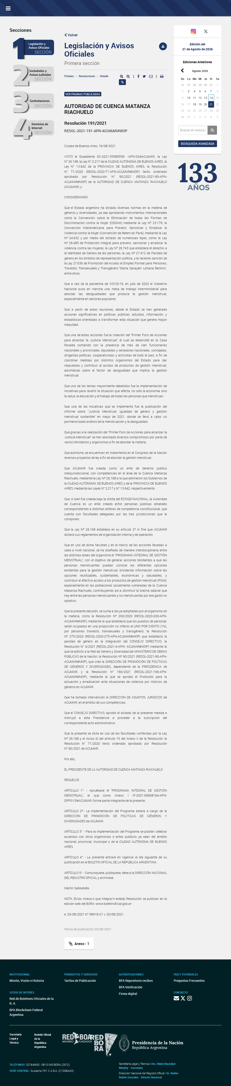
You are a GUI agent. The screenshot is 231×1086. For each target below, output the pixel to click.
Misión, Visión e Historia (26, 980)
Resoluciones (87, 76)
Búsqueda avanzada (197, 143)
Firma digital (128, 993)
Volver (72, 34)
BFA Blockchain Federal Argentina (26, 1012)
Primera (69, 76)
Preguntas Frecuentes (189, 980)
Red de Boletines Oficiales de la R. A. (31, 1000)
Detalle (104, 76)
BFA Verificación (130, 987)
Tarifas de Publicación (80, 980)
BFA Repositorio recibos (136, 980)
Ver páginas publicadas (82, 94)
